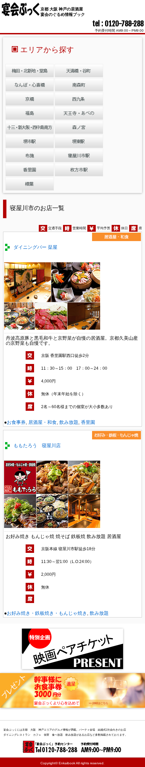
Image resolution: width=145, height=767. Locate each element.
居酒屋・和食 (42, 422)
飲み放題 (68, 422)
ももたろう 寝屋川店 (37, 445)
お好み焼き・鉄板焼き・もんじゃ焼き (47, 613)
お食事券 (16, 422)
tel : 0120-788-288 (118, 23)
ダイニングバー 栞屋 (35, 247)
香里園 (88, 422)
